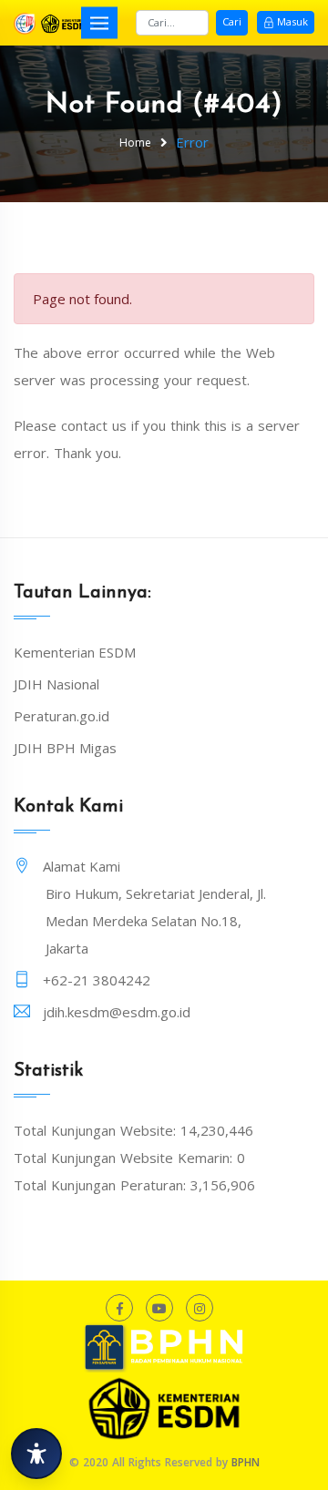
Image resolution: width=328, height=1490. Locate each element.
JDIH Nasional (56, 684)
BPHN (245, 1462)
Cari (231, 21)
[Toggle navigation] (99, 22)
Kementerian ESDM (75, 652)
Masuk (292, 21)
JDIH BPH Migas (65, 748)
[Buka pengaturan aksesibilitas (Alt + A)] (36, 1453)
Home (135, 142)
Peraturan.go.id (61, 716)
